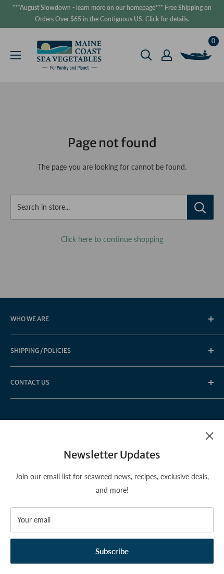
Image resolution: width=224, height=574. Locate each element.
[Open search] (146, 55)
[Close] (210, 435)
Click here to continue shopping (112, 239)
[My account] (166, 55)
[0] (196, 55)
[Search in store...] (200, 207)
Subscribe (112, 551)
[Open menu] (15, 55)
